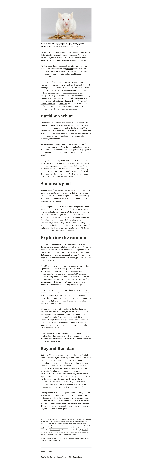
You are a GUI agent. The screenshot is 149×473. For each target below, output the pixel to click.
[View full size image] (66, 25)
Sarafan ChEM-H (55, 430)
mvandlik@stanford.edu (73, 457)
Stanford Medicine (48, 103)
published (69, 68)
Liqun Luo (63, 103)
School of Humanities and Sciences (66, 106)
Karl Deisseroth (60, 101)
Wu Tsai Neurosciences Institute (58, 428)
